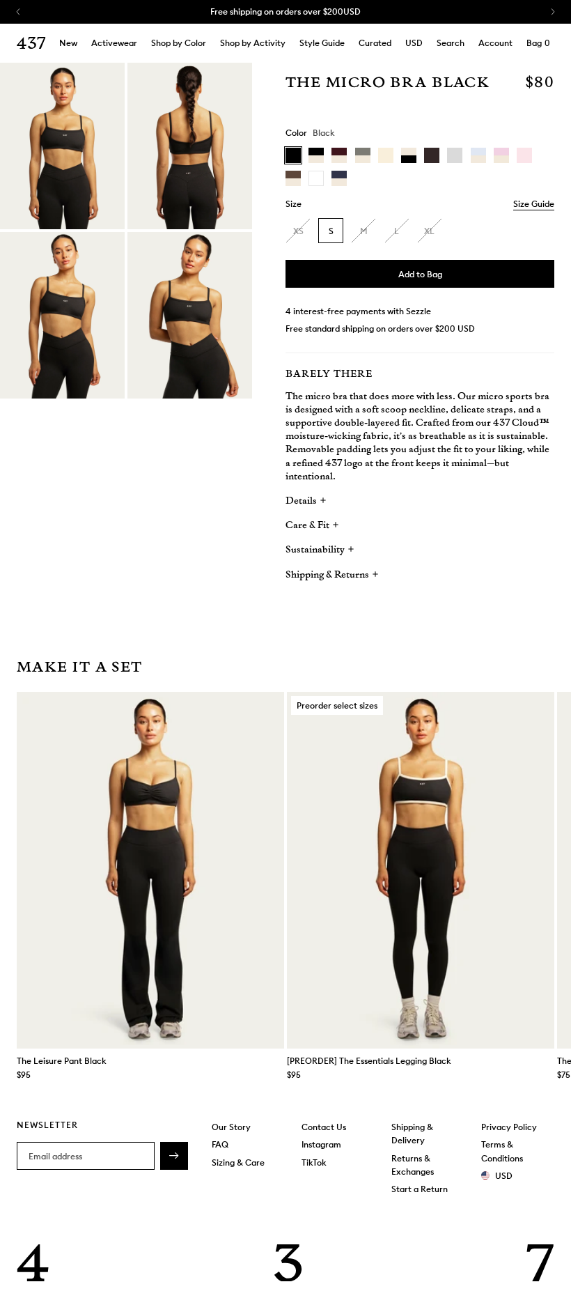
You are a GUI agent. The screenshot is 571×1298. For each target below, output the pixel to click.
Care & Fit (308, 525)
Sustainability (316, 550)
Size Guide (533, 204)
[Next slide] (540, 870)
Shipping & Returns (328, 575)
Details (302, 501)
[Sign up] (174, 1156)
